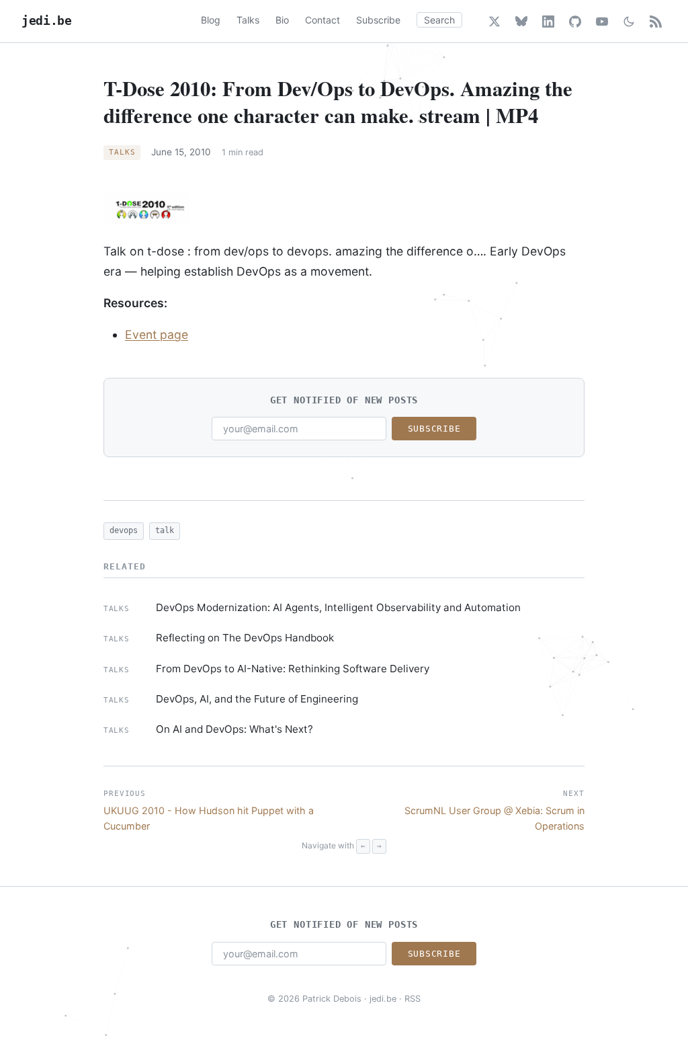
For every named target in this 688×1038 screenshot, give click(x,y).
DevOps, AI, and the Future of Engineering (257, 698)
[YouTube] (602, 21)
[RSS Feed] (655, 21)
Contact (322, 20)
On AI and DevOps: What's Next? (234, 729)
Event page (156, 334)
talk (164, 530)
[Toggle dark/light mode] (629, 21)
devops (124, 530)
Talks (247, 20)
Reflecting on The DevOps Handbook (245, 637)
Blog (210, 20)
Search (439, 20)
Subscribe (378, 20)
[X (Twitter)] (494, 21)
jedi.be (47, 21)
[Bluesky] (521, 21)
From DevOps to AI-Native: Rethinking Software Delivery (292, 668)
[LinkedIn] (548, 21)
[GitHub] (575, 21)
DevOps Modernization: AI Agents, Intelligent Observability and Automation (338, 607)
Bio (282, 20)
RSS (412, 999)
